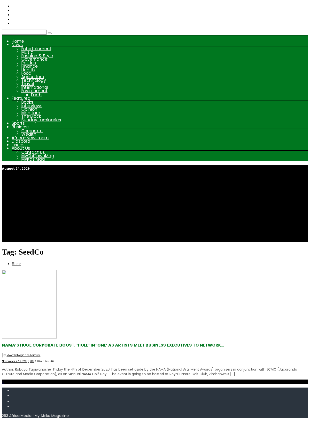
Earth (36, 95)
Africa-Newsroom (30, 138)
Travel (27, 84)
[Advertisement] (155, 208)
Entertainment (36, 49)
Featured (21, 98)
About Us (21, 148)
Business (21, 127)
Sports (18, 123)
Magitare (30, 113)
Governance (34, 59)
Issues (18, 145)
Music (27, 52)
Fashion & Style (37, 56)
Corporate (32, 131)
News (17, 45)
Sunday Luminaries (41, 120)
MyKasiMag (33, 159)
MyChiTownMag (37, 156)
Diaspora (21, 141)
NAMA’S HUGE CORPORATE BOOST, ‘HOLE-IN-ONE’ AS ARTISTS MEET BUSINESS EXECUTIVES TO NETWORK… (113, 345)
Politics (28, 63)
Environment (34, 91)
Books (27, 102)
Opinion (29, 109)
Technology (33, 80)
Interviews (31, 106)
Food (26, 73)
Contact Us (33, 152)
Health (28, 70)
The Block (31, 116)
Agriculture (32, 77)
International (34, 87)
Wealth (28, 134)
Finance (29, 66)
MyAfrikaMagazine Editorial (23, 355)
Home (18, 41)
